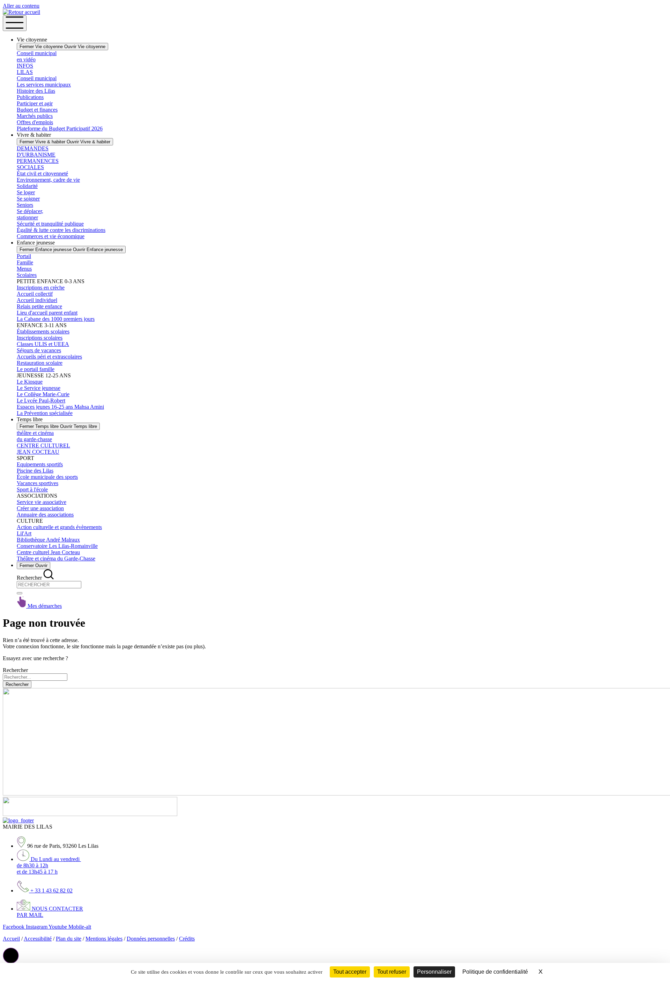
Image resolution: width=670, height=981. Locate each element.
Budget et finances (37, 110)
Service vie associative (41, 502)
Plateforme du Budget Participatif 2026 (60, 128)
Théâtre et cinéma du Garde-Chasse (56, 558)
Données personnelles (151, 939)
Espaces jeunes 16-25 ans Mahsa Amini (60, 407)
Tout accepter (349, 972)
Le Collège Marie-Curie (43, 394)
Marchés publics (35, 116)
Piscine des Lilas (35, 471)
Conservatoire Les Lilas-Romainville (57, 546)
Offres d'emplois (35, 122)
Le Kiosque (30, 382)
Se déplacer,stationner (30, 214)
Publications (30, 97)
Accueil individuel (37, 300)
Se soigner (28, 199)
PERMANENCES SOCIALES (38, 164)
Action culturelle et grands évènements (59, 527)
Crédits (187, 939)
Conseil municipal (37, 78)
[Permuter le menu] (15, 23)
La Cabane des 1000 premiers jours (56, 319)
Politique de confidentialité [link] (495, 972)
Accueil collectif (35, 294)
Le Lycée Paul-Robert (41, 400)
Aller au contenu (21, 6)
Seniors (25, 205)
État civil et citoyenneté (42, 173)
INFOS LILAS (25, 69)
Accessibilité (38, 939)
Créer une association (40, 508)
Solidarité (27, 186)
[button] (11, 956)
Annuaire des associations (45, 515)
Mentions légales (103, 939)
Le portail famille (35, 369)
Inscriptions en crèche (41, 287)
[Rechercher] (19, 593)
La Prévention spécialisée (45, 413)
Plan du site (68, 939)
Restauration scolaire (39, 363)
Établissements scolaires (43, 331)
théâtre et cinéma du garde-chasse (35, 436)
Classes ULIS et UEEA (43, 344)
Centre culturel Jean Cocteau (48, 552)
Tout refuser (391, 972)
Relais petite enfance (39, 306)
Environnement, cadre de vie (48, 180)
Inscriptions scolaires (39, 338)
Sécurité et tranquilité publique (50, 224)
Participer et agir (35, 103)
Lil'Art (24, 533)
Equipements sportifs (40, 464)
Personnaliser (434, 972)
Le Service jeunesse (38, 388)
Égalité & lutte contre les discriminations (61, 230)
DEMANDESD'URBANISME (36, 151)
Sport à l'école (32, 489)
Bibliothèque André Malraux (48, 540)
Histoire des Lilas (36, 91)
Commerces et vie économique (50, 236)
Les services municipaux (44, 85)
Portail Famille (25, 259)
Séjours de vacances (39, 350)
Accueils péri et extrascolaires (49, 357)
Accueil (11, 939)
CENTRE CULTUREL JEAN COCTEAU (43, 449)
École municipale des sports (47, 477)
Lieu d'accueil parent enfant (47, 313)
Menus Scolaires (27, 272)
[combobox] (49, 584)
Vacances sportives (37, 483)
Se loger (26, 192)
